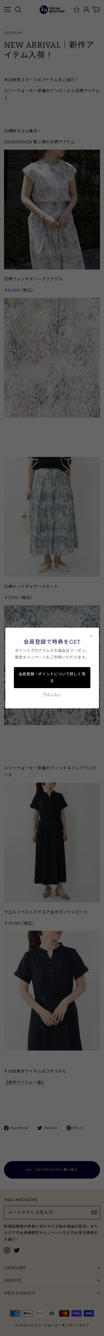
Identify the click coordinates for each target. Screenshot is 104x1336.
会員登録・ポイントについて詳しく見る (52, 677)
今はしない (52, 694)
